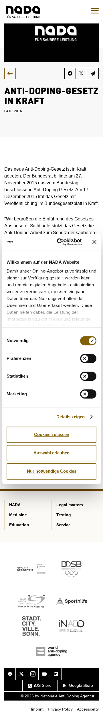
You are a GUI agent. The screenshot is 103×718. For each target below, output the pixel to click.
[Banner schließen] (94, 242)
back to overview (10, 73)
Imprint (37, 709)
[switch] (88, 358)
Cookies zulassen (51, 434)
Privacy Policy (60, 709)
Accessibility (88, 709)
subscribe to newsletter (93, 73)
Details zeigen (70, 416)
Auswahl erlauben (51, 452)
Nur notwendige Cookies (51, 471)
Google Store (81, 685)
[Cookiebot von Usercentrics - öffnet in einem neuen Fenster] (60, 242)
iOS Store (43, 685)
